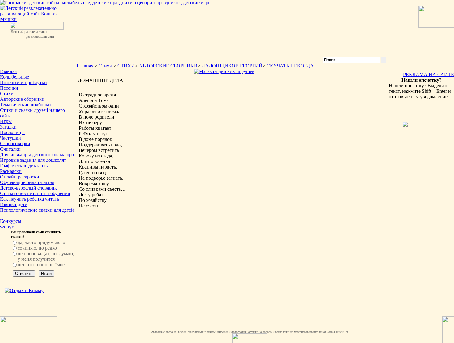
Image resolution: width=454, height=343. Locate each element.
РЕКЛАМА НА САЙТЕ (428, 74)
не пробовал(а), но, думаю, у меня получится (46, 256)
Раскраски (11, 171)
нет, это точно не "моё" (42, 264)
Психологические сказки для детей (37, 210)
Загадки (8, 126)
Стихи (7, 93)
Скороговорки (15, 143)
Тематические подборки (25, 104)
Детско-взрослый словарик (28, 187)
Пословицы (12, 132)
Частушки (10, 138)
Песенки (9, 88)
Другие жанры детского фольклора (37, 154)
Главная (8, 71)
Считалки (10, 149)
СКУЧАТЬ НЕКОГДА (290, 65)
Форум (7, 226)
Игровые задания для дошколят (33, 160)
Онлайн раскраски (19, 176)
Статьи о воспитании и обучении (35, 193)
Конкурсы (10, 221)
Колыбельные (14, 77)
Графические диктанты (24, 165)
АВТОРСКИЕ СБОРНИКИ (168, 65)
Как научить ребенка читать (29, 199)
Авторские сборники (22, 99)
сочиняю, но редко (37, 248)
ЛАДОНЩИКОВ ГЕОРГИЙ (232, 65)
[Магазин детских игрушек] (224, 71)
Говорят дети (13, 204)
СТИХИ (126, 65)
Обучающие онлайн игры (27, 182)
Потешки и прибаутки (23, 82)
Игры (6, 121)
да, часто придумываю (41, 242)
